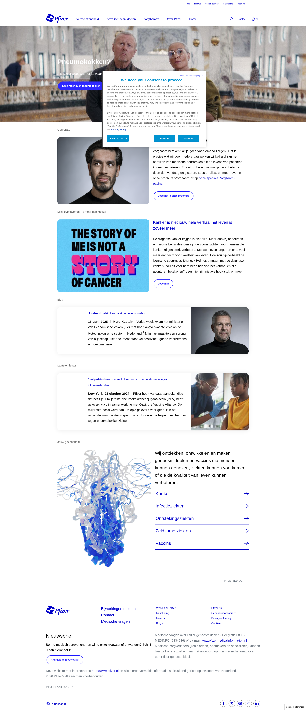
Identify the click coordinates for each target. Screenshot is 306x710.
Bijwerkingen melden (118, 608)
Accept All (164, 138)
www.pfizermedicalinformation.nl (224, 640)
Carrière (216, 623)
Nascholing (228, 4)
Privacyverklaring (221, 618)
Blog (188, 4)
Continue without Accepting (191, 75)
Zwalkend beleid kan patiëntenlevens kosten (117, 313)
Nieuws (197, 4)
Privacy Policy (118, 129)
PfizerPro (241, 4)
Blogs (159, 623)
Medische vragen (115, 621)
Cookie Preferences (295, 707)
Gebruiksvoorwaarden (223, 613)
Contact (107, 615)
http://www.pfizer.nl (105, 671)
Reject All (188, 138)
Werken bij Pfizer (212, 4)
